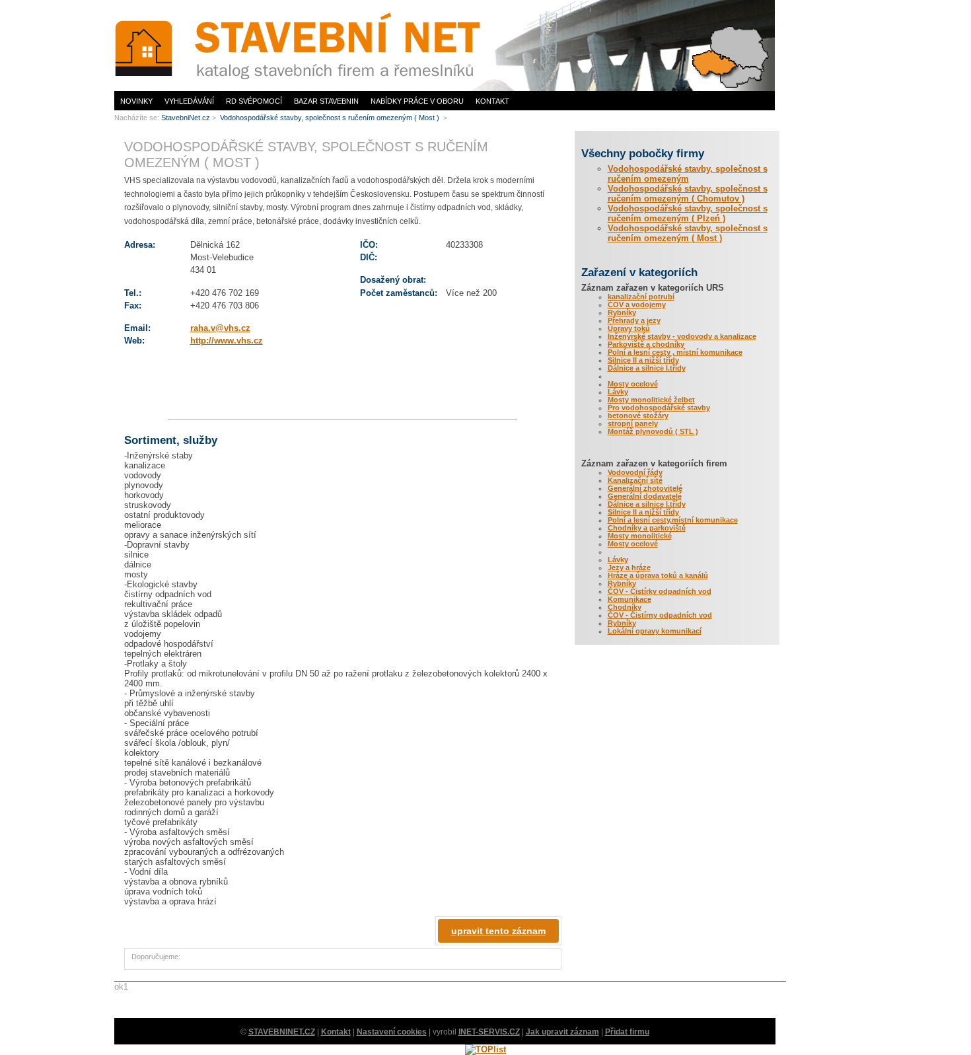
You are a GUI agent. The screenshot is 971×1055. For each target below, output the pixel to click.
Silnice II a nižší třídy (643, 360)
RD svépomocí (254, 101)
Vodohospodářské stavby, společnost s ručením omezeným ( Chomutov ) (688, 193)
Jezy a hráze (629, 567)
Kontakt (492, 101)
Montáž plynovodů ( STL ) (653, 431)
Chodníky (624, 607)
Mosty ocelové (633, 384)
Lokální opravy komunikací (654, 631)
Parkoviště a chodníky (646, 344)
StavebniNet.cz (185, 118)
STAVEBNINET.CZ (281, 1032)
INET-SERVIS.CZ (489, 1032)
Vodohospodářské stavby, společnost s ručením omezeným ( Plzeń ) (688, 213)
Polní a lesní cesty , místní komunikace (675, 352)
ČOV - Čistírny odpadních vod (660, 615)
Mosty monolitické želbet (651, 400)
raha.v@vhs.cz (220, 328)
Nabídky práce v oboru (417, 101)
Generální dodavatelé (645, 496)
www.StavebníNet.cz (147, 3)
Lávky (618, 392)
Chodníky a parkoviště (647, 528)
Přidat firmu (627, 1032)
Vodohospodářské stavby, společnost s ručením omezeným (688, 174)
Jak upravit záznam (562, 1032)
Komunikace (629, 599)
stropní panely (633, 423)
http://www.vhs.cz (226, 341)
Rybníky (622, 312)
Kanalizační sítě (635, 480)
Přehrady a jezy (634, 320)
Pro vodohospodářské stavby (659, 408)
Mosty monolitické (640, 536)
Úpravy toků (629, 328)
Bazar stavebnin (326, 101)
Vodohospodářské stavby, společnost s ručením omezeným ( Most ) (688, 233)
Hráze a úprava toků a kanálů (658, 575)
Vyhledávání (189, 101)
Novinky (136, 101)
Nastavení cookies (392, 1032)
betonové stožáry (638, 415)
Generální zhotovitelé (645, 488)
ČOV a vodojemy (637, 305)
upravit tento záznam (498, 931)
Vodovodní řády (635, 472)
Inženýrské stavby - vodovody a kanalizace (682, 336)
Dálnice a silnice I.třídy (647, 368)
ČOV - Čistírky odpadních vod (659, 591)
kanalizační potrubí (641, 297)
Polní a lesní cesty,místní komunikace (673, 520)
